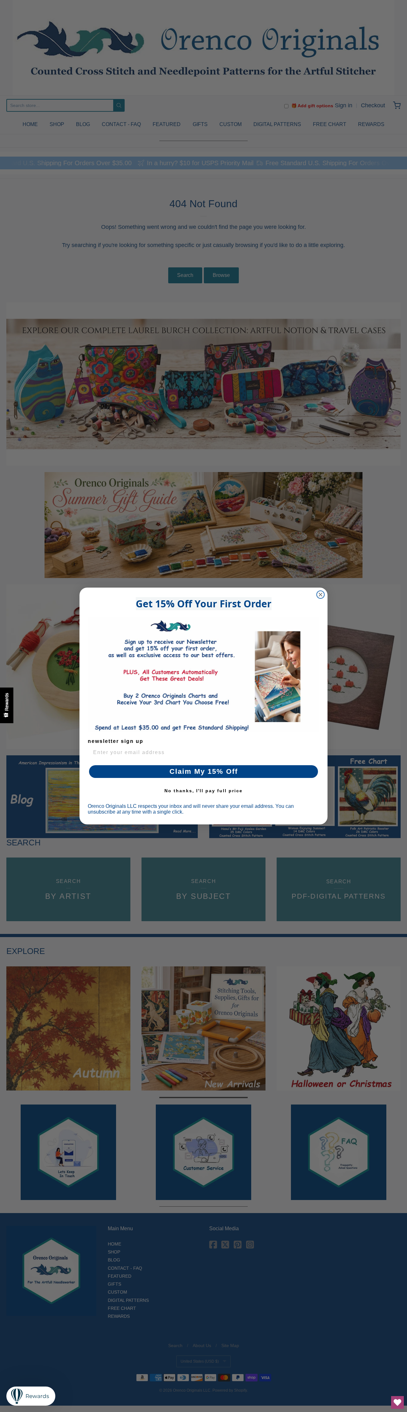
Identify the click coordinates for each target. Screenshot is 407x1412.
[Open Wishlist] (397, 1402)
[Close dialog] (320, 594)
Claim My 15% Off (203, 771)
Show (6, 705)
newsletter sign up (115, 741)
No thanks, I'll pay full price (203, 790)
